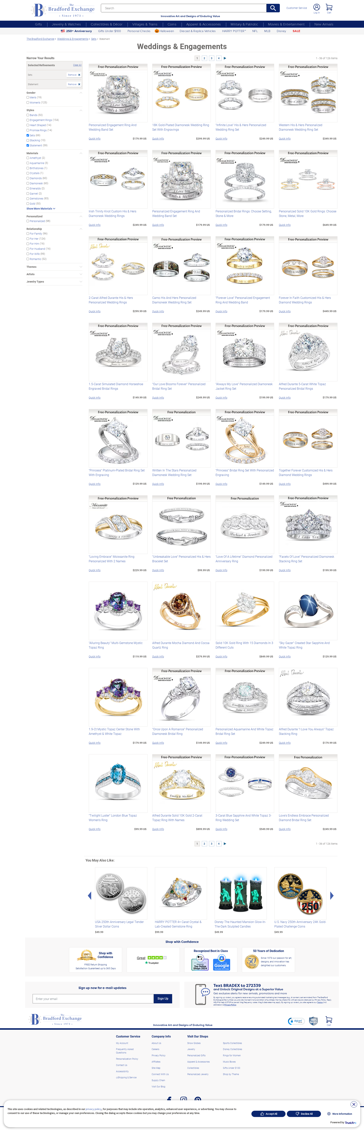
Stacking (35, 140)
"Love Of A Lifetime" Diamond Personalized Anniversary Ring (244, 559)
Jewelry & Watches (66, 24)
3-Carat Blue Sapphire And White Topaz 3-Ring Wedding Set (243, 817)
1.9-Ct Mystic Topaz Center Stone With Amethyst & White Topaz (114, 731)
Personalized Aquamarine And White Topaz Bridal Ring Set (244, 731)
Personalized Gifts (196, 1055)
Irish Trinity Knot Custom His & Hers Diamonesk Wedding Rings (112, 213)
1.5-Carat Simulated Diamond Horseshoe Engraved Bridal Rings (116, 386)
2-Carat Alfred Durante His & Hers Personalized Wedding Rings (111, 300)
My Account (122, 1043)
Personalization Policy (127, 1058)
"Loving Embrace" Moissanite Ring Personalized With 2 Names (111, 559)
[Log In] (316, 7)
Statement (36, 145)
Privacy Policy (230, 1004)
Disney (281, 31)
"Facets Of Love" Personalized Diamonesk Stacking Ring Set (306, 559)
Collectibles (193, 1067)
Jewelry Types (35, 281)
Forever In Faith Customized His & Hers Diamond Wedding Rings (305, 300)
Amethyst (35, 158)
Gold (32, 203)
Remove (72, 74)
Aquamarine (37, 163)
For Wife (35, 254)
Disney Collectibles (232, 1049)
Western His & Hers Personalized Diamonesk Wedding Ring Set (300, 127)
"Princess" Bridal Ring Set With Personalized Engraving (245, 472)
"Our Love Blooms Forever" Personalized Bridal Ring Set (179, 386)
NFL (255, 31)
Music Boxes (229, 1061)
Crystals (34, 173)
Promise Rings (38, 130)
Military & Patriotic (244, 24)
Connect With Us (160, 1074)
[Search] (273, 8)
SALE (296, 31)
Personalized (34, 216)
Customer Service (296, 8)
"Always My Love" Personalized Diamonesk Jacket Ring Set (244, 386)
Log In (317, 12)
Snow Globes (194, 1043)
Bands (33, 115)
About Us (156, 1043)
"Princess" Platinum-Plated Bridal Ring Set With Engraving (117, 472)
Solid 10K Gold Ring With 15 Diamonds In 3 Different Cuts (244, 645)
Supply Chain (158, 1080)
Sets (32, 135)
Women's (35, 102)
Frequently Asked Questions (125, 1051)
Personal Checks (139, 31)
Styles (30, 110)
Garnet (34, 193)
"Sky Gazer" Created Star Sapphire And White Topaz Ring (304, 645)
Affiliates (156, 1061)
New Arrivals (324, 24)
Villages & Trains (145, 24)
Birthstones (36, 168)
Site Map (156, 1067)
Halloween (167, 31)
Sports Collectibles (232, 1043)
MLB (267, 31)
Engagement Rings (41, 120)
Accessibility (122, 1071)
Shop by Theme (231, 1074)
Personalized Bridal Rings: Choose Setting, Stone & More (244, 213)
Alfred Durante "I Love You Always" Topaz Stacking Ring (306, 731)
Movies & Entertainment (286, 24)
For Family (36, 233)
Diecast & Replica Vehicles (198, 31)
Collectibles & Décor (106, 24)
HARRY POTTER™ (234, 31)
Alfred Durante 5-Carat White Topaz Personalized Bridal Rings (302, 386)
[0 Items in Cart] (329, 7)
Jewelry (191, 1049)
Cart (329, 12)
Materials (32, 153)
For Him (34, 243)
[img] (329, 1019)
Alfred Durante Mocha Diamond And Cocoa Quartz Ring (180, 645)
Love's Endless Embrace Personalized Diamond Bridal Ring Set (304, 817)
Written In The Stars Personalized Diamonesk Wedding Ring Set (174, 472)
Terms (320, 1002)
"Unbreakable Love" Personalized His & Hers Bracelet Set (181, 559)
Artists (31, 274)
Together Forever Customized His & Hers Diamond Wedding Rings (306, 472)
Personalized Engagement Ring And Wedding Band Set (112, 127)
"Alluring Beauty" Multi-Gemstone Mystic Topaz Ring (116, 645)
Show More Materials (39, 208)
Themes (31, 267)
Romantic (35, 259)
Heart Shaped (38, 125)
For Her (34, 238)
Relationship (34, 229)
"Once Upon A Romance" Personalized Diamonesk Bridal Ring (177, 731)
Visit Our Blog (158, 1086)
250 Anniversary (79, 31)
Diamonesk (36, 183)
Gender (31, 92)
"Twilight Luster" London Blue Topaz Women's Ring (113, 817)
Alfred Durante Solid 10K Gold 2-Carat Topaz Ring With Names (177, 817)
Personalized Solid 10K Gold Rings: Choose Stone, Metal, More (307, 213)
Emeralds (35, 188)
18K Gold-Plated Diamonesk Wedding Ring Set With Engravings (180, 127)
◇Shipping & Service (126, 1077)
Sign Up (163, 998)
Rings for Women (232, 1055)
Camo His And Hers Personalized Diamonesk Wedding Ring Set (174, 300)
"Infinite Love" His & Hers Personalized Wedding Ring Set (241, 127)
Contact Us (121, 1065)
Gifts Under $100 (109, 31)
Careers (155, 1049)
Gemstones (36, 198)
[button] (296, 1021)
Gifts (38, 24)
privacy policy (93, 1109)
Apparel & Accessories (203, 24)
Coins (172, 24)
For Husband (37, 249)
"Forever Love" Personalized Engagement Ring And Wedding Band (243, 300)
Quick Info (94, 138)
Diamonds (36, 178)
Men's (33, 97)
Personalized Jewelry (198, 1074)
